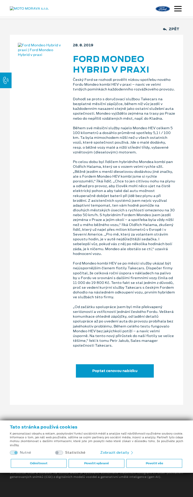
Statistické (75, 452)
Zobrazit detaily (115, 452)
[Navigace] (178, 9)
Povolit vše (154, 463)
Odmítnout (38, 463)
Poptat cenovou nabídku (114, 370)
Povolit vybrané (96, 463)
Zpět (174, 29)
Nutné (25, 452)
